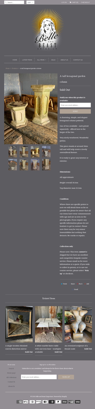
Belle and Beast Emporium (44, 396)
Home (15, 60)
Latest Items (27, 60)
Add (87, 284)
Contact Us (77, 60)
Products (15, 68)
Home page (11, 373)
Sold (53, 60)
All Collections (11, 377)
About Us (64, 60)
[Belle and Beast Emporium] (47, 30)
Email (76, 289)
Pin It (80, 284)
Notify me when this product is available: (72, 99)
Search (11, 368)
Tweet (65, 284)
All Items (40, 60)
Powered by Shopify (60, 396)
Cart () (74, 2)
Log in (64, 2)
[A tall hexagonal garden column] (30, 108)
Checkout (85, 2)
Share (73, 284)
